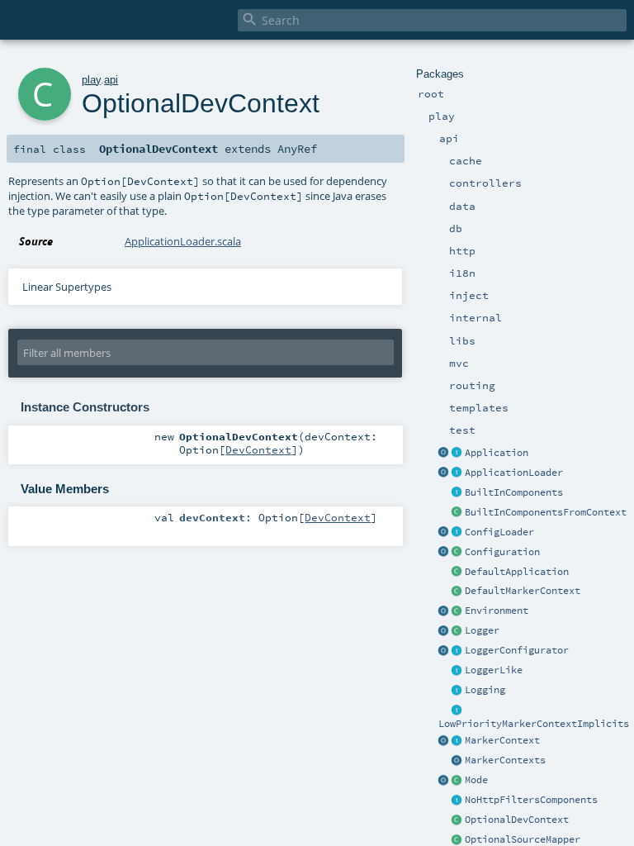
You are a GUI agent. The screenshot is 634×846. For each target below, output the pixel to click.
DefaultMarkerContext (522, 590)
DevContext (258, 449)
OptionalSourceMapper (522, 839)
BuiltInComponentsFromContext (546, 512)
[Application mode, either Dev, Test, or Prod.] (457, 780)
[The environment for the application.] (457, 611)
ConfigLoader (499, 532)
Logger (482, 630)
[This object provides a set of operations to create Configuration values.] (444, 552)
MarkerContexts (505, 760)
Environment (496, 610)
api (111, 80)
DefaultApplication (517, 571)
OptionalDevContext (517, 819)
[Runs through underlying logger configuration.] (457, 651)
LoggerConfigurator (517, 650)
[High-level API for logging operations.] (444, 631)
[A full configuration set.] (457, 552)
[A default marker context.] (457, 591)
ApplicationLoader (514, 472)
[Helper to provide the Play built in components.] (457, 493)
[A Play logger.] (457, 631)
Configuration (502, 552)
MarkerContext (502, 740)
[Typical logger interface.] (457, 670)
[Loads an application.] (457, 473)
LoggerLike (494, 670)
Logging (485, 690)
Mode (476, 780)
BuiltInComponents (514, 492)
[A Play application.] (457, 453)
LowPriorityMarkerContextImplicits (533, 724)
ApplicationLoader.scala (183, 241)
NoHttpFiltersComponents (531, 800)
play (91, 80)
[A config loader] (457, 532)
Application (496, 453)
